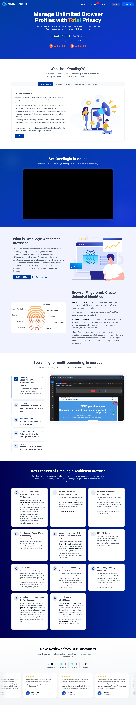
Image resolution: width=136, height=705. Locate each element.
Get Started (19, 130)
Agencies (59, 84)
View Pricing (77, 36)
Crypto (68, 84)
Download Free (59, 36)
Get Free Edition (22, 272)
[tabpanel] (87, 393)
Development (92, 84)
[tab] (28, 381)
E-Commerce (79, 84)
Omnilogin (14, 4)
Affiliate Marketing (45, 84)
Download (128, 4)
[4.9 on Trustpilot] (78, 46)
